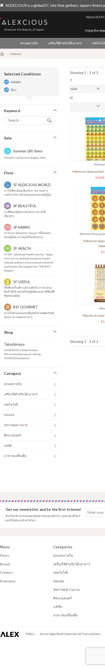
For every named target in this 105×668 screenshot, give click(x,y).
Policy (30, 634)
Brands (5, 564)
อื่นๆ (13, 90)
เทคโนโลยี (11, 404)
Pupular (71, 88)
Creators (6, 572)
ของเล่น (9, 414)
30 (67, 106)
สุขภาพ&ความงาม (15, 425)
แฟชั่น (8, 445)
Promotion (8, 581)
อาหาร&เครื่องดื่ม (15, 455)
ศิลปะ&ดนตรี (12, 435)
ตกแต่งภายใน (29, 43)
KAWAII (16, 82)
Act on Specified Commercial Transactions (70, 634)
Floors (4, 555)
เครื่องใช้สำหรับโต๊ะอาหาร (65, 43)
